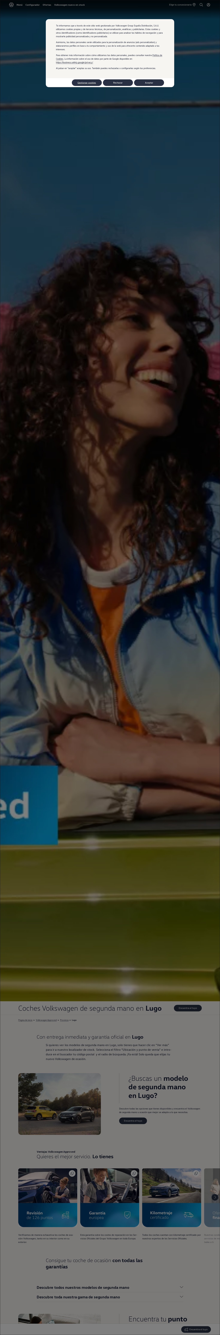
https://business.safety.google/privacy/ (74, 62)
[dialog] (110, 667)
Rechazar (118, 82)
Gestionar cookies (87, 82)
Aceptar (149, 82)
